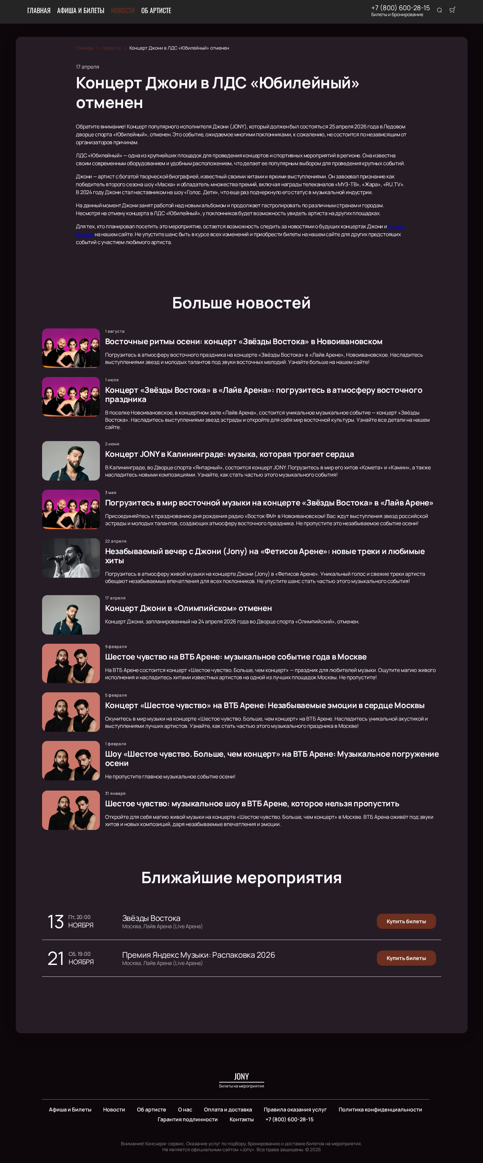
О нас (185, 1109)
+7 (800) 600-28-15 (400, 8)
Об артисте (156, 10)
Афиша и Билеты (80, 10)
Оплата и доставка (228, 1109)
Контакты (242, 1119)
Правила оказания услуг (295, 1109)
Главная (39, 10)
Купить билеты (406, 921)
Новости (123, 10)
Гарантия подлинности (188, 1119)
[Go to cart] (452, 10)
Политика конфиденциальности (380, 1109)
